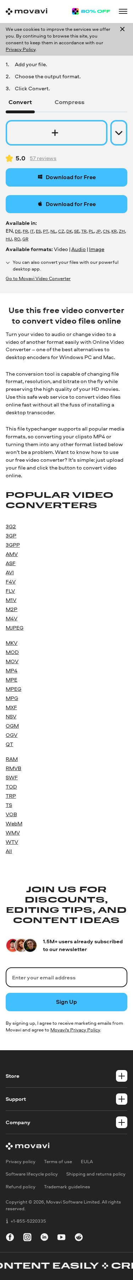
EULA (87, 1162)
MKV (11, 643)
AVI (10, 572)
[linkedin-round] (44, 1238)
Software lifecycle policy (32, 1174)
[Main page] (26, 11)
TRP (11, 796)
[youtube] (61, 1238)
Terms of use (58, 1162)
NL (53, 231)
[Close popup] (122, 39)
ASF (11, 563)
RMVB (13, 768)
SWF (12, 777)
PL (91, 231)
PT (45, 231)
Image (96, 249)
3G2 (11, 526)
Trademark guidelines (67, 1186)
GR (25, 239)
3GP (11, 535)
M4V (11, 618)
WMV (13, 832)
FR (25, 231)
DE (18, 231)
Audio (78, 249)
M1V (11, 600)
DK (69, 231)
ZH (122, 231)
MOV (12, 661)
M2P (11, 609)
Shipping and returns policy (96, 1174)
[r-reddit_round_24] (78, 1238)
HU (9, 239)
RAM (12, 759)
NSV (11, 716)
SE (76, 231)
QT (9, 744)
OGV (11, 735)
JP (98, 231)
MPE (11, 679)
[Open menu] (123, 11)
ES (38, 231)
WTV (12, 842)
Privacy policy (20, 1162)
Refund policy (20, 1186)
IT (32, 231)
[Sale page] (91, 11)
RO (17, 239)
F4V (11, 581)
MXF (11, 707)
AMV (12, 554)
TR (84, 231)
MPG (12, 698)
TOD (11, 786)
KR (114, 231)
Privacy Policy (20, 49)
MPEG (13, 689)
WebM (14, 823)
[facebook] (10, 1238)
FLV (10, 591)
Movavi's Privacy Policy (75, 1029)
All (9, 851)
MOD (12, 652)
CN (106, 231)
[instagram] (27, 1238)
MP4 (11, 670)
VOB (11, 814)
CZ (61, 231)
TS (9, 805)
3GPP (13, 544)
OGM (12, 725)
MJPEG (14, 627)
